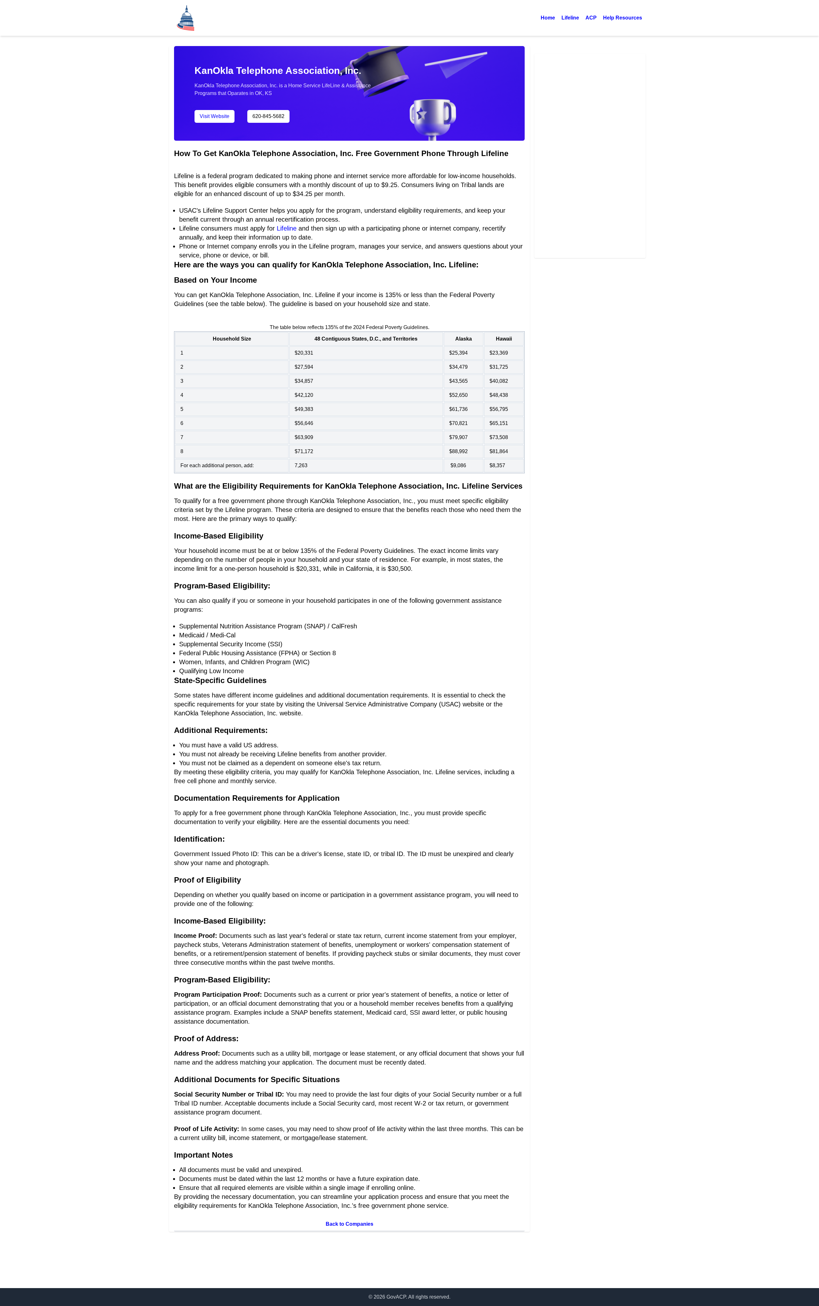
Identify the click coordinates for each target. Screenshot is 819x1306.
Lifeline (570, 17)
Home (548, 17)
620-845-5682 (268, 116)
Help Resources (622, 17)
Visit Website (214, 116)
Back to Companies (349, 1224)
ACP (591, 17)
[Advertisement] (590, 155)
